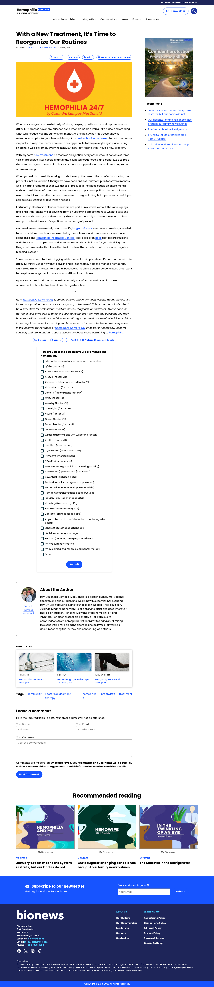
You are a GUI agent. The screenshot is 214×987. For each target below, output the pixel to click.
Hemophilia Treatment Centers (55, 238)
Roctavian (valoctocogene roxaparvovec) (69, 482)
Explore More (152, 911)
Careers (121, 933)
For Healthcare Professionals (178, 2)
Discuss (58, 57)
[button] (175, 11)
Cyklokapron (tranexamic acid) (63, 450)
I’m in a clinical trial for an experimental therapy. (72, 549)
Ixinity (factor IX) (54, 397)
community (34, 694)
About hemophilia (64, 19)
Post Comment (29, 774)
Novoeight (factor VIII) (58, 408)
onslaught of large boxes (92, 138)
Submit (74, 564)
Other (48, 554)
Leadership (123, 928)
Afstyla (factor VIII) (56, 376)
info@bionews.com (35, 941)
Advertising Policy (154, 918)
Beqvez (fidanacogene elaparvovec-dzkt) (69, 487)
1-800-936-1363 (35, 945)
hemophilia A (89, 696)
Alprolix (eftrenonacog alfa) (61, 503)
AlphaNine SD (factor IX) (59, 387)
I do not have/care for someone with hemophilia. (73, 361)
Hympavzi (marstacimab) (60, 456)
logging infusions (82, 228)
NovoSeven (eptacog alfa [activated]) (68, 471)
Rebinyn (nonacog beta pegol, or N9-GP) (69, 538)
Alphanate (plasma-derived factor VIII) (67, 382)
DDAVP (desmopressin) (58, 461)
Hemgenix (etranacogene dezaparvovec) (69, 492)
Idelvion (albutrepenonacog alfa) (64, 498)
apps (98, 238)
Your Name (23, 724)
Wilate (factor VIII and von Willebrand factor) (71, 434)
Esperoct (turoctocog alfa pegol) (64, 527)
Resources (152, 19)
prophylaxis (108, 694)
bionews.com (36, 938)
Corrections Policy (155, 923)
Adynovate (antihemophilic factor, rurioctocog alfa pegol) (75, 520)
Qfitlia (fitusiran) (54, 366)
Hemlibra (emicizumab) (59, 445)
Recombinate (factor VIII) (60, 424)
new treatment (43, 155)
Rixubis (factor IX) (55, 429)
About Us (121, 911)
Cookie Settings (153, 943)
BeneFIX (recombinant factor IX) (63, 392)
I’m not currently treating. (59, 543)
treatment (125, 694)
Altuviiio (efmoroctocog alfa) (62, 508)
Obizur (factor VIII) (55, 419)
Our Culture (123, 918)
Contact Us (122, 938)
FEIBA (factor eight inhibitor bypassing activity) (72, 466)
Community (107, 19)
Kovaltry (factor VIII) (56, 403)
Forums (137, 19)
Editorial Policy (153, 928)
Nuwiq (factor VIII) (55, 413)
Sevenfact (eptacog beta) (61, 477)
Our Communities (126, 923)
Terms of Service (154, 938)
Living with (87, 19)
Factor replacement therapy (58, 696)
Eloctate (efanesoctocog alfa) (63, 513)
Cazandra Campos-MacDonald (41, 47)
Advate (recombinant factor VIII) (64, 371)
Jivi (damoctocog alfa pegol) (62, 533)
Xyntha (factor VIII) (56, 440)
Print (89, 57)
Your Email (82, 724)
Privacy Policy (152, 933)
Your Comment (25, 737)
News (124, 19)
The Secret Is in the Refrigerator (167, 129)
